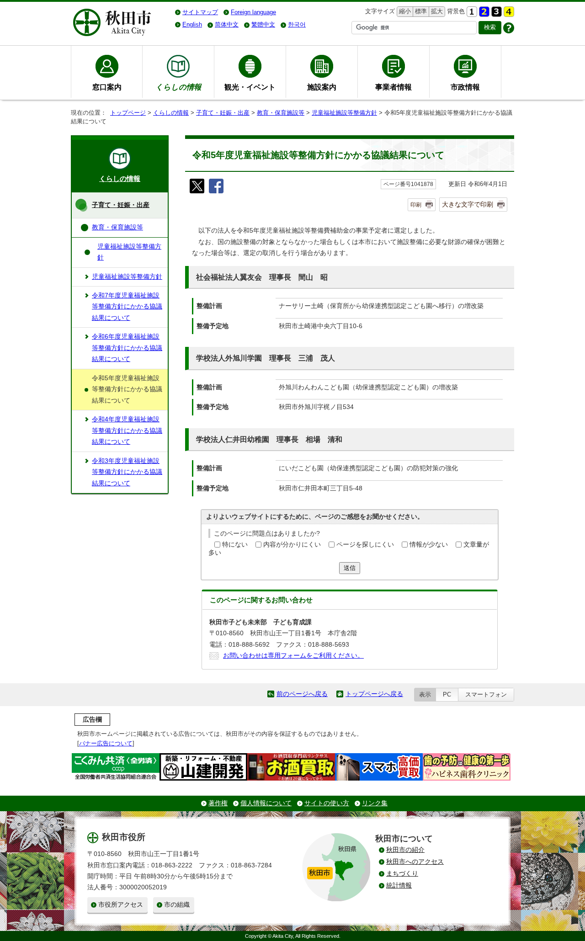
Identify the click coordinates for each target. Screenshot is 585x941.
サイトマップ (200, 12)
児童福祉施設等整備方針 (344, 112)
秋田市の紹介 (405, 849)
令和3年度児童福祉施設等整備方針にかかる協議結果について (127, 472)
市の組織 (177, 904)
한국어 (297, 24)
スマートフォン (486, 694)
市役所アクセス (120, 904)
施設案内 (321, 87)
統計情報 (399, 885)
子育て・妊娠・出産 (223, 112)
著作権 (218, 803)
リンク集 (375, 803)
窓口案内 (107, 87)
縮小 (404, 11)
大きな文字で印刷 (467, 204)
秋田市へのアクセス (415, 861)
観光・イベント (250, 87)
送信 (350, 567)
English (192, 24)
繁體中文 (263, 24)
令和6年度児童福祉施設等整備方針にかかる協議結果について (127, 347)
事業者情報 (393, 87)
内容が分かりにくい (292, 544)
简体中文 (227, 24)
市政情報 (465, 87)
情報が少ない (429, 544)
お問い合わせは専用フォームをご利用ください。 (293, 655)
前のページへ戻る (302, 694)
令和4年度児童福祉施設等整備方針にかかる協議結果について (127, 430)
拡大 (436, 11)
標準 (420, 11)
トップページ (128, 112)
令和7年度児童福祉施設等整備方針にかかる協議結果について (127, 306)
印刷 (415, 205)
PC (447, 694)
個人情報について (266, 803)
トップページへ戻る (374, 694)
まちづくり (402, 873)
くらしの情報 (171, 112)
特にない (235, 544)
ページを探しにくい (365, 544)
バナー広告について (106, 743)
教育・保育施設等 (280, 112)
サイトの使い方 (326, 803)
